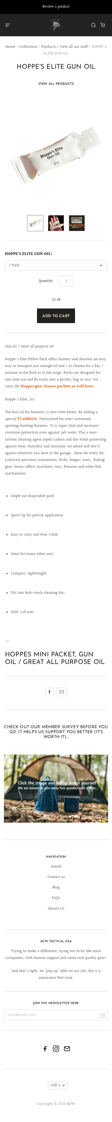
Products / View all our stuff (64, 47)
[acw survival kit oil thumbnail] (35, 223)
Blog (56, 887)
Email (61, 692)
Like (49, 692)
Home (10, 47)
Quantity (46, 281)
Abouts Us (56, 909)
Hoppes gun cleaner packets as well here (57, 386)
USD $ (55, 1085)
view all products (56, 83)
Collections (28, 47)
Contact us (56, 877)
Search (56, 867)
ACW (71, 1104)
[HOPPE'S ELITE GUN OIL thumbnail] (56, 223)
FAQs (56, 898)
